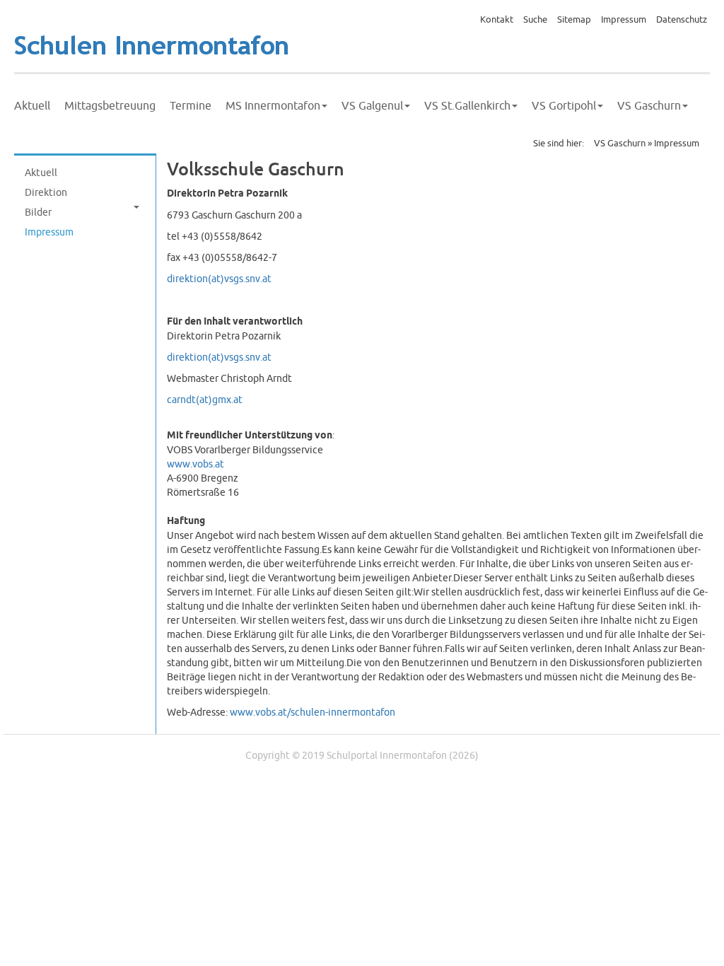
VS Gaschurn (649, 106)
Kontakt (496, 20)
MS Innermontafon (273, 106)
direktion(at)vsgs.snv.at (219, 279)
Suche (535, 20)
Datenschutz (681, 20)
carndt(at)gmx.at (205, 400)
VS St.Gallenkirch (467, 106)
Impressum (623, 20)
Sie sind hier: (558, 144)
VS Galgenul (372, 106)
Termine (190, 106)
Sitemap (574, 20)
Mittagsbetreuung (110, 106)
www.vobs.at (195, 464)
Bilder (38, 212)
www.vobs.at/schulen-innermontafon (312, 712)
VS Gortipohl (564, 106)
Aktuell (32, 106)
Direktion (46, 192)
